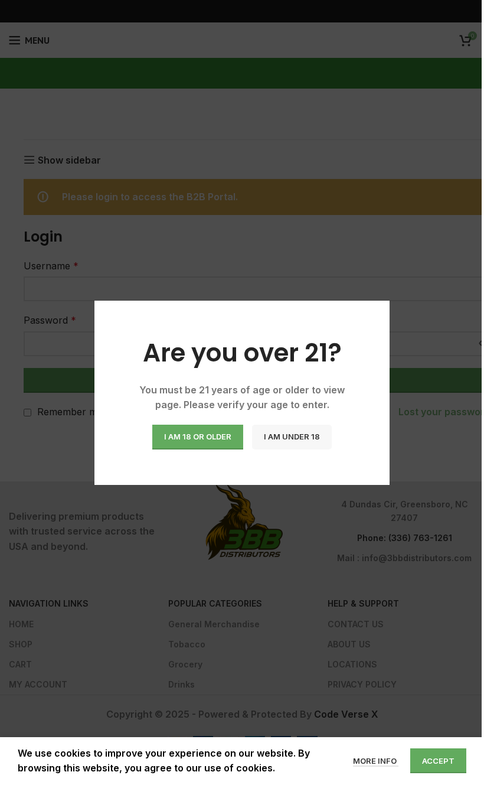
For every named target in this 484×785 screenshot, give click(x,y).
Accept (438, 761)
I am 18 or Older (197, 436)
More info (375, 761)
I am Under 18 (292, 436)
